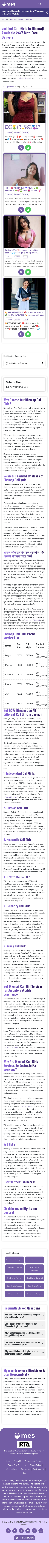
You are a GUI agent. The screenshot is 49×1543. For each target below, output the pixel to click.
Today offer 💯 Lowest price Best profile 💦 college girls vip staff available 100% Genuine (22, 251)
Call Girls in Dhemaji (18, 363)
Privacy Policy (35, 1465)
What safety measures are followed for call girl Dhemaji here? (22, 1334)
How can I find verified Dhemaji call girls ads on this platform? (22, 1316)
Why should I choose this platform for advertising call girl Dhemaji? (21, 1352)
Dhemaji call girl (26, 1106)
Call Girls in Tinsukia (14, 1268)
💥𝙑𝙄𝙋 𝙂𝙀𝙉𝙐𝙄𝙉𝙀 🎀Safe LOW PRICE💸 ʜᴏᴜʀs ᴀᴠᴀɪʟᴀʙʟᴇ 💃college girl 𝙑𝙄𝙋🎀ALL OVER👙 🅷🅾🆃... (24, 313)
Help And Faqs (11, 1469)
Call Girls (17, 132)
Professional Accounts (34, 1461)
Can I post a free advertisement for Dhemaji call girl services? (21, 1325)
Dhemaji (25, 132)
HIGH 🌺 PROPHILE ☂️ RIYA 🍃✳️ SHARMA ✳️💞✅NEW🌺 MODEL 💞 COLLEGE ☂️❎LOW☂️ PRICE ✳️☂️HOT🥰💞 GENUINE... (23, 189)
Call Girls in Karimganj (14, 1260)
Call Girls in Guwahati (35, 1278)
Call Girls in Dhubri (14, 1294)
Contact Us (25, 1469)
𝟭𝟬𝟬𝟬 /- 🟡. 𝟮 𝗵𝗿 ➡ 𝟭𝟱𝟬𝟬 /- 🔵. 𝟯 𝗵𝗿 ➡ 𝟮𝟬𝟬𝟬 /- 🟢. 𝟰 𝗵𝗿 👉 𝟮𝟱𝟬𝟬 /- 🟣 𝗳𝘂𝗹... (23, 127)
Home (8, 1461)
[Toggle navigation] (45, 4)
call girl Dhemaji (24, 78)
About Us (18, 1461)
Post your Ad (38, 1469)
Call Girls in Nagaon (14, 1286)
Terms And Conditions (17, 1465)
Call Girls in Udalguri (34, 1260)
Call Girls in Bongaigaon (34, 1269)
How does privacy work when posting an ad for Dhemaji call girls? (22, 1343)
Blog (24, 1473)
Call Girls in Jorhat (34, 1286)
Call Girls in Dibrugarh (35, 1294)
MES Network (27, 1537)
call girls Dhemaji (32, 620)
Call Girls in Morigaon (14, 1278)
